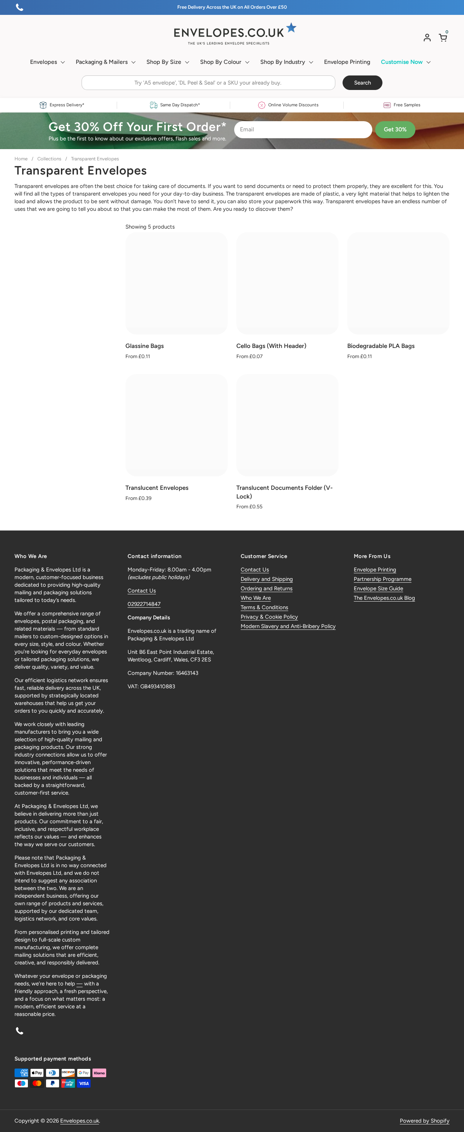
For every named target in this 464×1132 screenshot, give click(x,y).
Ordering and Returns (267, 588)
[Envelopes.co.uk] (232, 33)
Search (362, 82)
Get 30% (395, 129)
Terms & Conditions (264, 607)
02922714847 (144, 604)
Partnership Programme (382, 579)
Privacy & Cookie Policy (269, 617)
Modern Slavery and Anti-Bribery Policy (288, 626)
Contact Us (142, 590)
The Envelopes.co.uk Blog (384, 598)
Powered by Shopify (425, 1120)
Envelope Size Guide (378, 588)
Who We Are (256, 598)
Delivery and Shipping (267, 579)
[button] (444, 37)
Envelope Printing (375, 569)
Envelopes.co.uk (79, 1120)
